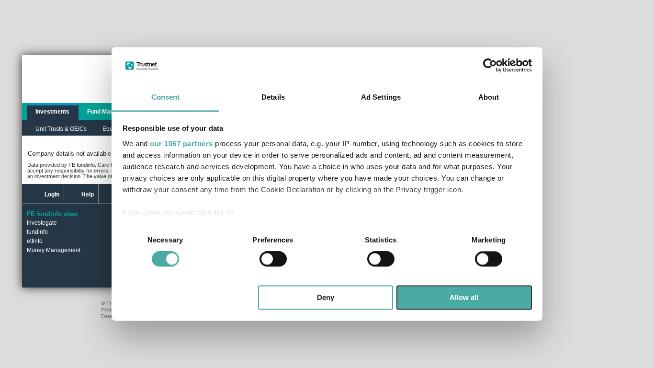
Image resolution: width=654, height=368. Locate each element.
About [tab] (488, 97)
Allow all (464, 297)
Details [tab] (273, 97)
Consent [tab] (165, 97)
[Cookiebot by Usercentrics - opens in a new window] (490, 65)
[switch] (273, 259)
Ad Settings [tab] (381, 97)
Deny (325, 297)
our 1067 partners (181, 143)
